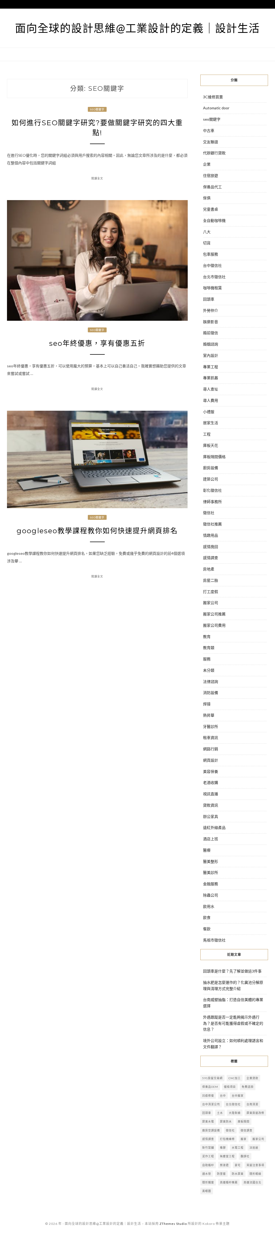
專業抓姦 (210, 377)
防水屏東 (238, 1173)
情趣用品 (210, 535)
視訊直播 (210, 794)
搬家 (244, 1139)
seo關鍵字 (97, 109)
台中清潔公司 (211, 1104)
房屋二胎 (210, 580)
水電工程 (238, 1147)
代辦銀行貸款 (214, 153)
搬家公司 (210, 602)
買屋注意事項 (255, 1165)
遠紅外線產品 (214, 827)
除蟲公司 (210, 895)
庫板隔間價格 (214, 456)
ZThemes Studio (173, 1224)
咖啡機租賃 (212, 287)
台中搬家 (238, 1095)
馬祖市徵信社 (214, 940)
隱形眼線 (255, 1173)
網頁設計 (210, 760)
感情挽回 (210, 546)
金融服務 (210, 883)
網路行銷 (210, 749)
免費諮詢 (248, 1086)
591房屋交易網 (212, 1078)
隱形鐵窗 (208, 1182)
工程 (207, 434)
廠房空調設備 (211, 1130)
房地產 (208, 569)
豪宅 (238, 1165)
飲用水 (208, 906)
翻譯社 (245, 1156)
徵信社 (208, 512)
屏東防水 (226, 1121)
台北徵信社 (233, 1104)
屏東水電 (208, 1121)
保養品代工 (212, 186)
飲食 (207, 917)
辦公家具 (210, 816)
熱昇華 (208, 715)
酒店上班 (210, 838)
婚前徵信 (210, 332)
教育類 (208, 647)
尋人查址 (210, 389)
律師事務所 (212, 501)
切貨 (207, 242)
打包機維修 (227, 1139)
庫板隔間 (243, 1121)
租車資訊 (210, 737)
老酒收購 (210, 782)
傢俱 (207, 198)
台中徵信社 (212, 265)
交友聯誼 (210, 142)
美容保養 (210, 771)
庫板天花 (210, 445)
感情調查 (210, 557)
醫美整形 (210, 861)
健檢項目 (230, 1086)
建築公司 (210, 479)
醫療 (207, 850)
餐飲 (207, 928)
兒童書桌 (210, 209)
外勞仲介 (210, 310)
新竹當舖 (208, 1147)
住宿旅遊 (210, 175)
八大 (207, 231)
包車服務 (210, 254)
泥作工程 (208, 1156)
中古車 (208, 130)
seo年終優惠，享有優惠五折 (97, 343)
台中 (223, 1095)
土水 (220, 1112)
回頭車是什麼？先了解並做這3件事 (232, 971)
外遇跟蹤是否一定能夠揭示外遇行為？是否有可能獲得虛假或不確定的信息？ (233, 1023)
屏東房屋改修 (255, 1112)
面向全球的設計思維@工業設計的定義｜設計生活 (137, 28)
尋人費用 (210, 400)
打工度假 (210, 591)
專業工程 (210, 366)
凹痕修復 (208, 1095)
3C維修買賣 (213, 97)
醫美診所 (210, 872)
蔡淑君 (224, 1165)
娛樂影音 (210, 321)
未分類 (208, 670)
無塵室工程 (227, 1156)
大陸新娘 (235, 1112)
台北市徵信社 (214, 276)
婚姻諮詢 (210, 344)
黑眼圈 (206, 1191)
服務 (207, 659)
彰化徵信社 (212, 490)
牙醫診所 (210, 726)
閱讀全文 (97, 178)
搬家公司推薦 (214, 614)
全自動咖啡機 (214, 220)
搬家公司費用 (214, 625)
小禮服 (208, 411)
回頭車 (208, 299)
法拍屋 (253, 1147)
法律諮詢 (210, 681)
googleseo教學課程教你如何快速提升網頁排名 (97, 531)
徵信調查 (246, 1130)
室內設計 (210, 355)
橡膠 (223, 1147)
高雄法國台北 (252, 1182)
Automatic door (216, 108)
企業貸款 (252, 1078)
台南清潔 (252, 1104)
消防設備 (210, 692)
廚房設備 (210, 467)
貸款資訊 (210, 805)
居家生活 (210, 422)
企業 (207, 164)
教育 (207, 636)
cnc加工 (235, 1078)
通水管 (206, 1173)
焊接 (207, 704)
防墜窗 (221, 1173)
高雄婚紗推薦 (229, 1182)
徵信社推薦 (212, 524)
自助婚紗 (208, 1165)
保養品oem (210, 1086)
